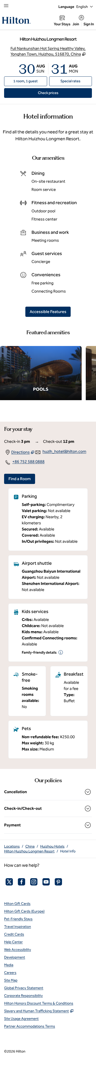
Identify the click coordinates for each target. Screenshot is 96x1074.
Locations (12, 846)
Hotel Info (68, 851)
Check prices (60, 92)
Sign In (88, 24)
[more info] (61, 652)
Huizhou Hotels (52, 846)
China (30, 846)
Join (75, 24)
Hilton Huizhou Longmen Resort (29, 851)
